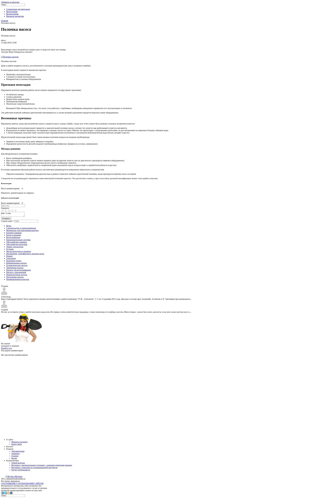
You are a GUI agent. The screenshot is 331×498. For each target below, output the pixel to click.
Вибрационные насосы (16, 263)
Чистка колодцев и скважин (18, 251)
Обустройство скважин (16, 242)
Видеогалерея (12, 14)
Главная (4, 21)
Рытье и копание (13, 235)
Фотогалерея (11, 11)
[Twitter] (5, 493)
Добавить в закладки (10, 2)
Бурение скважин (14, 233)
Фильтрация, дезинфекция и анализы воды (25, 254)
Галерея (14, 456)
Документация (17, 451)
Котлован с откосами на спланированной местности (34, 467)
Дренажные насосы (14, 268)
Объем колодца (18, 463)
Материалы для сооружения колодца (22, 230)
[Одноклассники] (8, 493)
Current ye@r (7, 221)
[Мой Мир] (11, 493)
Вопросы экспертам (15, 16)
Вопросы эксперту (19, 442)
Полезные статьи (13, 261)
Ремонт (9, 256)
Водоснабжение (13, 237)
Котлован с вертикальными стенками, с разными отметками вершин (41, 465)
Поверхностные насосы (16, 275)
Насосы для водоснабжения (18, 270)
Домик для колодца (14, 247)
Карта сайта (16, 444)
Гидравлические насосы (16, 265)
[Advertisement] (20, 397)
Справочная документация (18, 9)
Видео (14, 458)
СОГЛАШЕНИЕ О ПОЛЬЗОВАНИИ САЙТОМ (22, 483)
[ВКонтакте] (3, 493)
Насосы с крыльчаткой (16, 272)
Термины (15, 453)
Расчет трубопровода (20, 470)
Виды (8, 226)
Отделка (10, 249)
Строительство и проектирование (21, 228)
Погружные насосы (15, 277)
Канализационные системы (18, 240)
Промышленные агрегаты (17, 279)
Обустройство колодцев (16, 244)
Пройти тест (6, 348)
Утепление (11, 258)
